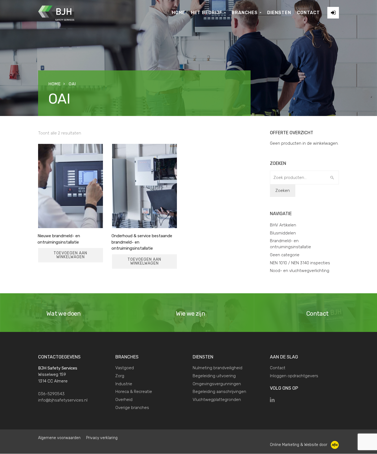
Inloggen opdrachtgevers (294, 375)
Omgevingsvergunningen (217, 383)
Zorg (119, 375)
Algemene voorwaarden (59, 437)
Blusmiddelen (283, 233)
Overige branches (132, 407)
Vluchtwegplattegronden (217, 399)
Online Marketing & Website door (300, 444)
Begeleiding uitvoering (214, 375)
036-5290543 (51, 393)
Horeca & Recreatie (133, 391)
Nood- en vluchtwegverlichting (299, 270)
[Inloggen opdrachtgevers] (333, 13)
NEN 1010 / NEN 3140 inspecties (300, 262)
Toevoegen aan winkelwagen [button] (70, 255)
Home (54, 83)
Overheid (123, 399)
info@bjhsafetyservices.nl (62, 400)
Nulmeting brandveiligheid (217, 367)
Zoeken (282, 190)
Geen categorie (284, 254)
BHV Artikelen (283, 225)
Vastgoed (124, 367)
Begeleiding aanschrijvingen (219, 391)
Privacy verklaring (102, 437)
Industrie (123, 383)
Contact (277, 367)
